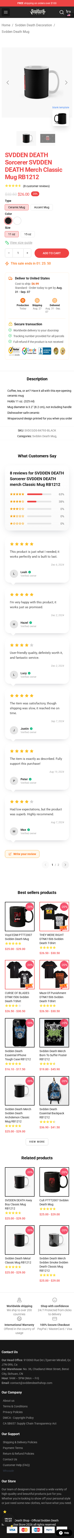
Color (8, 213)
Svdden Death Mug (15, 32)
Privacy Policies (13, 1412)
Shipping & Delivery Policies (20, 1442)
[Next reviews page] (65, 864)
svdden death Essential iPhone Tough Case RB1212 (18, 1055)
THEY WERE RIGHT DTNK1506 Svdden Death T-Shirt (51, 939)
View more (37, 1141)
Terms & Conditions (15, 1406)
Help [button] (66, 1532)
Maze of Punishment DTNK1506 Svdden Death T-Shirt (52, 997)
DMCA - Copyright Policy (18, 1417)
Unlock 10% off (8, 1520)
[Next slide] (66, 82)
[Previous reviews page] (45, 864)
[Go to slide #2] (48, 138)
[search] (61, 12)
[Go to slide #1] (26, 138)
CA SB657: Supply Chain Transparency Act (30, 1423)
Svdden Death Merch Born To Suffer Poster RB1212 (53, 1055)
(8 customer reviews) (36, 186)
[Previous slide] (8, 82)
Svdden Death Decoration (33, 25)
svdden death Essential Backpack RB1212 (51, 1113)
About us (8, 1400)
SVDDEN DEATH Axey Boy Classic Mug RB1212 (18, 1204)
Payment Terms (13, 1448)
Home (6, 25)
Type (8, 200)
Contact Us (10, 1459)
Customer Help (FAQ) (16, 1465)
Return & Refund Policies (18, 1453)
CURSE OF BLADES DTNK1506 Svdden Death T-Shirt (17, 997)
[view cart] (68, 12)
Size (7, 227)
